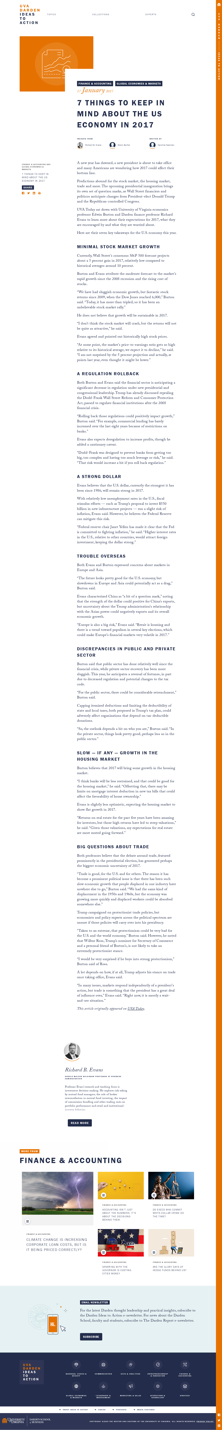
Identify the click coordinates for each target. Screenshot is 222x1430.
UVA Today (135, 1009)
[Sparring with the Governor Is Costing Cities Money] (121, 1243)
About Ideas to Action (75, 1410)
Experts (151, 14)
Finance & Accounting (95, 83)
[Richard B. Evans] (80, 145)
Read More (80, 1123)
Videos (102, 1410)
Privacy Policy (205, 1421)
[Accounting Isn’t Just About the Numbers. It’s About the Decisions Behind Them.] (121, 1185)
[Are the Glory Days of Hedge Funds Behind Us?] (171, 1243)
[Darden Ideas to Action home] (32, 1373)
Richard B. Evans (93, 145)
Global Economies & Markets (139, 83)
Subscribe (91, 1337)
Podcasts (121, 1410)
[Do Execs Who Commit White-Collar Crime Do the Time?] (171, 1185)
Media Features (146, 1410)
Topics (51, 14)
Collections (100, 14)
